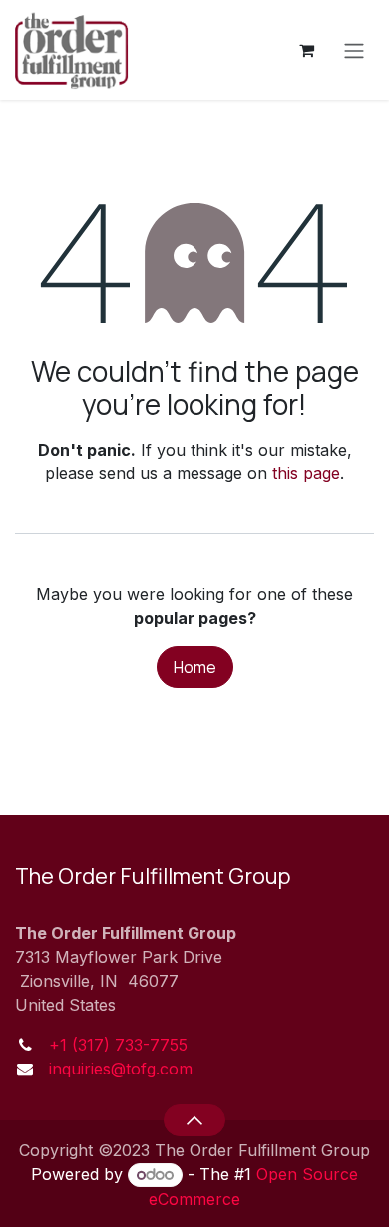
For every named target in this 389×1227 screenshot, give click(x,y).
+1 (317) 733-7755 (118, 1045)
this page (306, 473)
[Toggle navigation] (354, 50)
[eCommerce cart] (306, 50)
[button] (194, 1120)
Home (195, 667)
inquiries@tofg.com (121, 1068)
